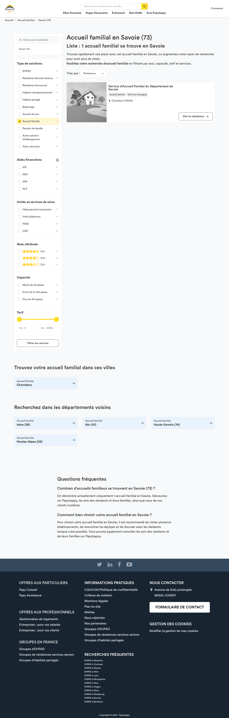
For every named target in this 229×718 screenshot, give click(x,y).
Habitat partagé (31, 100)
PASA (26, 224)
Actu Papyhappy (156, 13)
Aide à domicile (31, 146)
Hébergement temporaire (37, 209)
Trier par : (73, 73)
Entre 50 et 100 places (35, 292)
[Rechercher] (144, 6)
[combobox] (41, 40)
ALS (25, 189)
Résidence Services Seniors (38, 78)
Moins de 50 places (33, 285)
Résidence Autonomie (35, 85)
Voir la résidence (194, 116)
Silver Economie (72, 13)
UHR (25, 231)
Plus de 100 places (33, 299)
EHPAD (27, 71)
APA (25, 181)
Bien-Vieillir (135, 13)
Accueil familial (31, 121)
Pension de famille (33, 128)
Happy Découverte (97, 13)
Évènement (118, 13)
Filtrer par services (37, 343)
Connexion (217, 8)
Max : (43, 328)
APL (25, 167)
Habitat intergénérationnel (37, 92)
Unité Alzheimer (32, 216)
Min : (21, 328)
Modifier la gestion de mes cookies (174, 631)
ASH (25, 174)
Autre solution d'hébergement (31, 137)
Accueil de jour (31, 114)
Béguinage (28, 107)
